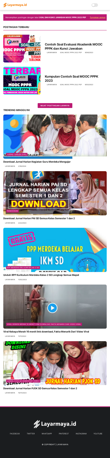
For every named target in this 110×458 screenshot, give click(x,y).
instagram (81, 433)
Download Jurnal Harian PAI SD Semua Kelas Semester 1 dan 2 (39, 218)
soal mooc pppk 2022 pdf (71, 52)
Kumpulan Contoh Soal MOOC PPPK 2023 (71, 78)
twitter (31, 433)
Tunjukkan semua (97, 17)
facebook (15, 433)
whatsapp (47, 433)
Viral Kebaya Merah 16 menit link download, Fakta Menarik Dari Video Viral (46, 331)
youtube (98, 433)
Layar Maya (62, 444)
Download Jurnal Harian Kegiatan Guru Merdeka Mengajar (37, 161)
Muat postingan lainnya (55, 105)
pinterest (64, 433)
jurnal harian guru (17, 154)
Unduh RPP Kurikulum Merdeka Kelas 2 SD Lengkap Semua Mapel (41, 275)
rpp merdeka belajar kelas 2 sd (23, 268)
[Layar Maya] (15, 6)
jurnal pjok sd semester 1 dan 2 (23, 381)
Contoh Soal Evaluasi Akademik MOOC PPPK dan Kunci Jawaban (74, 46)
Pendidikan (12, 211)
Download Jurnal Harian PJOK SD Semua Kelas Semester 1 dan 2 (40, 388)
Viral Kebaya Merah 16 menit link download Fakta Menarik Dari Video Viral (44, 324)
